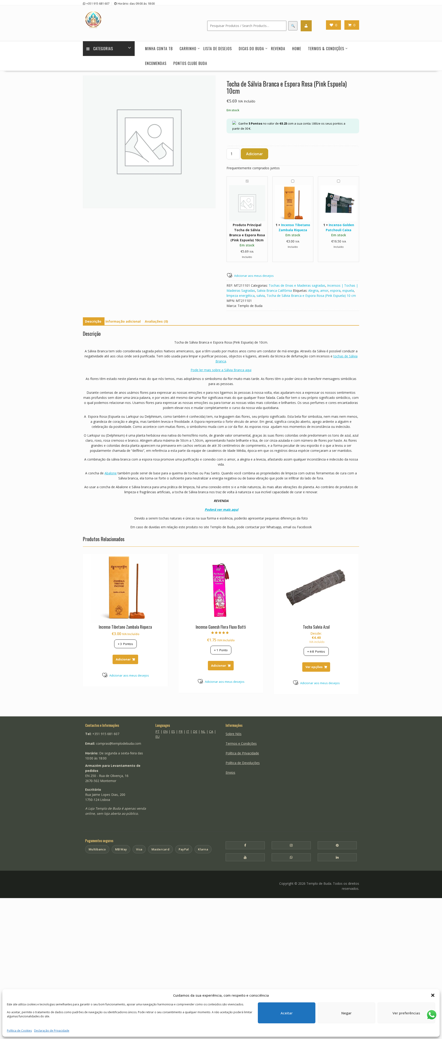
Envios (230, 772)
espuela (348, 290)
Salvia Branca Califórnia (274, 290)
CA (211, 731)
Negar (346, 1013)
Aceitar (287, 1013)
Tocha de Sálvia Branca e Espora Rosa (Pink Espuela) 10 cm (311, 295)
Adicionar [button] (123, 659)
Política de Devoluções (243, 763)
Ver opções (314, 667)
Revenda (278, 48)
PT (157, 731)
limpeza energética (241, 295)
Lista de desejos (217, 48)
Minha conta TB (159, 48)
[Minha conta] (306, 25)
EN (165, 731)
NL (203, 731)
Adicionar (254, 153)
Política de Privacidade (242, 753)
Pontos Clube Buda (190, 63)
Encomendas (155, 63)
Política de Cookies (19, 1031)
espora (335, 290)
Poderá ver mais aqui (221, 509)
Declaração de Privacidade (51, 1031)
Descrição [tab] (93, 321)
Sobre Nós (233, 734)
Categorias (103, 48)
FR (181, 731)
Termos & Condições (326, 48)
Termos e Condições (241, 743)
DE (195, 731)
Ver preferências (406, 1013)
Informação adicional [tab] (123, 321)
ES (173, 731)
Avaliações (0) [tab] (156, 321)
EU (157, 736)
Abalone (111, 473)
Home (296, 48)
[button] (432, 995)
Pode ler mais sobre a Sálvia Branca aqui (221, 370)
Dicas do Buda (251, 48)
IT (187, 731)
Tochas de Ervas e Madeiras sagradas (297, 285)
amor (324, 290)
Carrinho (188, 48)
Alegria (313, 290)
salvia (260, 295)
